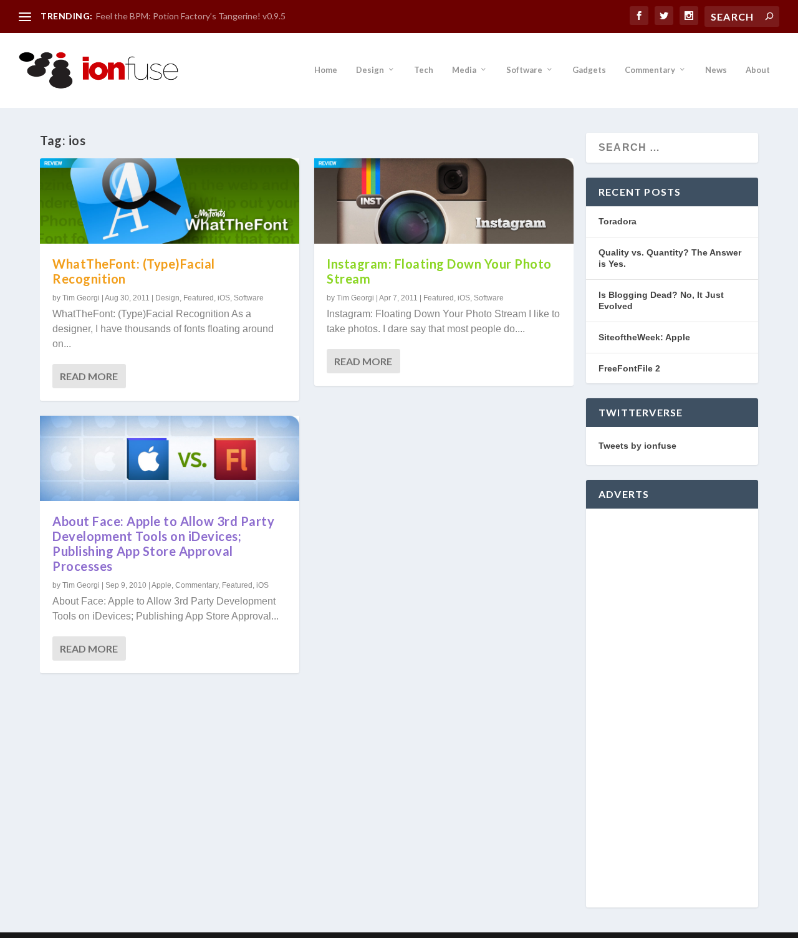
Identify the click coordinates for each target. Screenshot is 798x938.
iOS (224, 298)
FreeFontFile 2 (629, 368)
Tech (423, 70)
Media (464, 70)
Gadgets (589, 70)
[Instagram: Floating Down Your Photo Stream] (444, 201)
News (716, 70)
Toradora (617, 221)
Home (325, 70)
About (758, 70)
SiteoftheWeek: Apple (644, 337)
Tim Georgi (81, 298)
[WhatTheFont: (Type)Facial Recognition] (169, 201)
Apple (161, 585)
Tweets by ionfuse (637, 446)
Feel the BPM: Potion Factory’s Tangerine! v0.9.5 (191, 16)
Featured (198, 298)
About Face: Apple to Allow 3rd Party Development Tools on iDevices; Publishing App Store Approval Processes (163, 543)
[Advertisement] (672, 708)
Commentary (650, 70)
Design (370, 70)
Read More (89, 376)
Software (524, 70)
